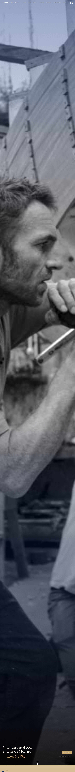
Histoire (29, 2)
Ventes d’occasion (57, 2)
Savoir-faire (48, 2)
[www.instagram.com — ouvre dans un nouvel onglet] (72, 3)
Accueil (24, 2)
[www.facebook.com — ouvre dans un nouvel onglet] (70, 3)
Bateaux (35, 2)
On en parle (41, 2)
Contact (64, 2)
